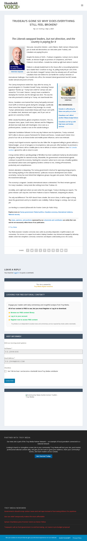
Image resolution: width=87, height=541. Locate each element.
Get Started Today (43, 456)
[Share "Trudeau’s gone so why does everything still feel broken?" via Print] (66, 250)
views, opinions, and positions (21, 220)
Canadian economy (51, 212)
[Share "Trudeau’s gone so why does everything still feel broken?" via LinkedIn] (49, 250)
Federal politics (39, 212)
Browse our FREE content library (22, 313)
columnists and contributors (53, 220)
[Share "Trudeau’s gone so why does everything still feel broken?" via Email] (62, 250)
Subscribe (10, 381)
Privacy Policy (77, 538)
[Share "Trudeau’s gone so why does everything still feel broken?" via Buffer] (53, 250)
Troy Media (13, 227)
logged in (16, 273)
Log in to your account (19, 316)
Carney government (26, 212)
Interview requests (17, 72)
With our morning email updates (15, 343)
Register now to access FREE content (24, 320)
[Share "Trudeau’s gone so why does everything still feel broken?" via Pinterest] (45, 250)
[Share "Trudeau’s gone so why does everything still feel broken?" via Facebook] (28, 250)
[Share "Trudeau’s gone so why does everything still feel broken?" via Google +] (36, 250)
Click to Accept (65, 538)
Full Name (8, 348)
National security (14, 214)
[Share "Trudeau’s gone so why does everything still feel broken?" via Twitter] (32, 250)
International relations (65, 212)
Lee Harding (40, 29)
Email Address (9, 358)
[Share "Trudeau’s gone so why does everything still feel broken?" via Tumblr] (40, 250)
